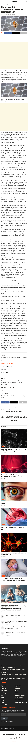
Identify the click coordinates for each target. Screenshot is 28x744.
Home (2, 4)
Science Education (19, 697)
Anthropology (4, 686)
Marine (16, 686)
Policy (16, 693)
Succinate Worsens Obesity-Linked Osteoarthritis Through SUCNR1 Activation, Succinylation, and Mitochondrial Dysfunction (13, 671)
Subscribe (4, 718)
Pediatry (16, 692)
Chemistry (3, 700)
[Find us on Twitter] (3, 659)
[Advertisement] (14, 37)
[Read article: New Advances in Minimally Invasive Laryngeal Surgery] (14, 517)
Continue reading (14, 741)
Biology (11, 4)
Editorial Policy (18, 685)
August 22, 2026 (4, 452)
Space (16, 700)
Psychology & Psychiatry (20, 695)
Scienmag (5, 728)
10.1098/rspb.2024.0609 (7, 363)
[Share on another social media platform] (23, 33)
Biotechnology (4, 693)
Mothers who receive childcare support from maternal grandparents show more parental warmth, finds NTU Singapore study (11, 607)
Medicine (16, 690)
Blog (2, 695)
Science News (6, 4)
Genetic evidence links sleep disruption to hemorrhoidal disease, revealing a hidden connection (12, 476)
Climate (2, 702)
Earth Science (4, 704)
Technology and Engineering (21, 702)
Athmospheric (4, 690)
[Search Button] (26, 1)
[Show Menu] (1, 1)
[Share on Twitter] (16, 33)
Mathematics (17, 688)
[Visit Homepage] (14, 1)
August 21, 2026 (4, 556)
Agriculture (3, 685)
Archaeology (3, 688)
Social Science (18, 699)
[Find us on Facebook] (1, 659)
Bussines (3, 697)
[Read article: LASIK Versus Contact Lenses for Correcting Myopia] (14, 491)
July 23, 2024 (3, 14)
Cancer (2, 699)
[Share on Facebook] (8, 33)
